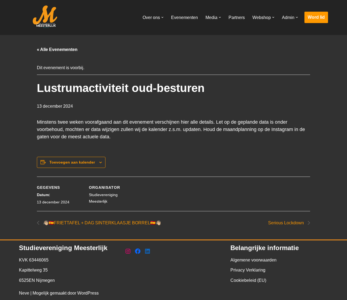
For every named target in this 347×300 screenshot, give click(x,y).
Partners (237, 17)
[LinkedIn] (147, 251)
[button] (162, 17)
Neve (24, 293)
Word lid (316, 17)
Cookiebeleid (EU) (248, 280)
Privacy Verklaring (247, 270)
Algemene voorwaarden (253, 260)
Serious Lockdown (286, 223)
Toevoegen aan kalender (72, 162)
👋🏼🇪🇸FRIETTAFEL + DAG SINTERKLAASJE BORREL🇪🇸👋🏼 (101, 223)
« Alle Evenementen (57, 49)
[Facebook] (137, 251)
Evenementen (184, 17)
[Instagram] (128, 251)
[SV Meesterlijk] (46, 17)
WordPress (88, 293)
